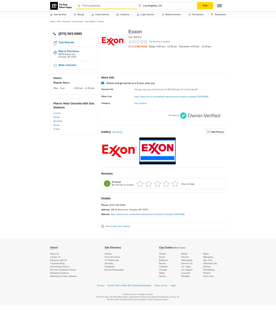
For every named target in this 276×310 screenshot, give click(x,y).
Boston (162, 263)
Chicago (163, 270)
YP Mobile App (112, 260)
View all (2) (117, 132)
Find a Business (112, 257)
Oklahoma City (210, 263)
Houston (185, 257)
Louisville (185, 273)
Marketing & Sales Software (63, 276)
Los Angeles (187, 270)
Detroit (184, 254)
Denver (162, 276)
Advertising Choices (59, 266)
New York (207, 260)
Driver (56, 125)
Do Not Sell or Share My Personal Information (129, 285)
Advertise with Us (58, 260)
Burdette (57, 121)
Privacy (100, 285)
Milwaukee (208, 257)
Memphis (185, 276)
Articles (108, 254)
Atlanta (162, 254)
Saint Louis (208, 276)
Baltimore (163, 260)
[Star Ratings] (138, 41)
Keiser (56, 117)
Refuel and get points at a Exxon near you (130, 83)
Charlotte (163, 266)
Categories (110, 266)
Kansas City (187, 263)
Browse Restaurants (114, 270)
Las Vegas (186, 266)
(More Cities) (179, 248)
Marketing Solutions (59, 273)
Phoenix (207, 273)
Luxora (57, 113)
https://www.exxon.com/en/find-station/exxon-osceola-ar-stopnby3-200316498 (171, 96)
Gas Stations (135, 37)
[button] (219, 5)
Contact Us (55, 257)
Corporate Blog (57, 263)
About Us (54, 254)
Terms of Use (160, 285)
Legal (173, 285)
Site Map (109, 263)
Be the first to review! (160, 41)
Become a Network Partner (63, 270)
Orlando (207, 266)
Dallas (162, 273)
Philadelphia (209, 270)
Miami (206, 254)
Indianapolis (186, 260)
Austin (162, 257)
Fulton (56, 129)
